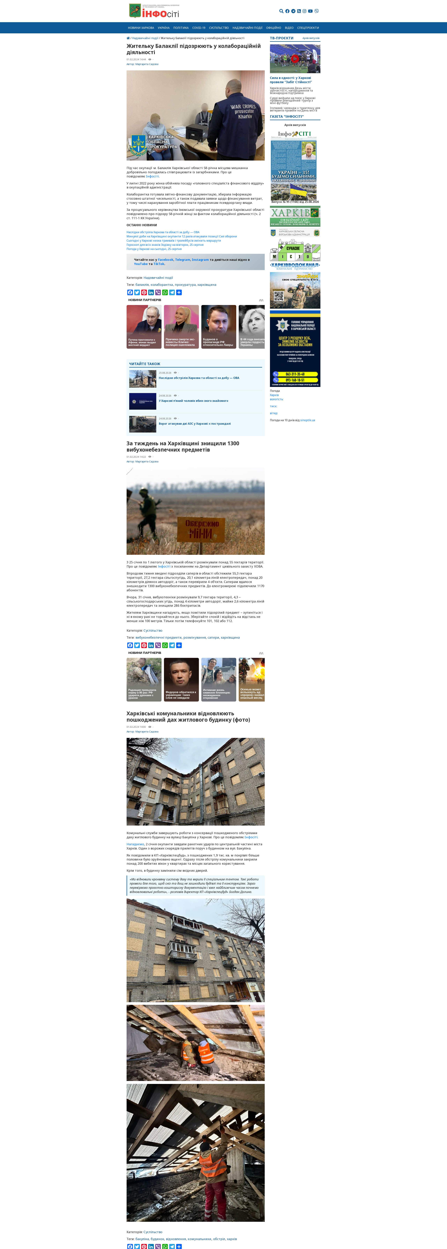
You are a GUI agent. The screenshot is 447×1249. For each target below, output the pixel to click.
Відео (289, 28)
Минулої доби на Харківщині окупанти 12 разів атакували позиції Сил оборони (182, 236)
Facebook (165, 259)
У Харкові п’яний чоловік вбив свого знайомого (193, 401)
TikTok (158, 264)
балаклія (142, 284)
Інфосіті (164, 566)
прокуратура (185, 284)
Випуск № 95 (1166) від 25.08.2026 (295, 201)
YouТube (141, 264)
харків (232, 1239)
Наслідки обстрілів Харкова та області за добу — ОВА (163, 232)
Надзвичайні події (247, 28)
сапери (213, 637)
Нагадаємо (135, 844)
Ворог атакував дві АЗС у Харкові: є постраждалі (195, 424)
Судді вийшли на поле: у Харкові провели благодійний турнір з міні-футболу (293, 100)
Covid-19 (199, 28)
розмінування (194, 637)
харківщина (206, 284)
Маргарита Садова (146, 64)
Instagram (200, 259)
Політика (181, 28)
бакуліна (142, 1239)
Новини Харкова (141, 28)
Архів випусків (311, 38)
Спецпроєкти (308, 28)
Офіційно (273, 28)
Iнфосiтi (152, 176)
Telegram (182, 259)
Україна (164, 28)
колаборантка (162, 284)
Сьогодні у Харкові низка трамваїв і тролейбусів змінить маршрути (174, 240)
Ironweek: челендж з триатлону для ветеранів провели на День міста (295, 109)
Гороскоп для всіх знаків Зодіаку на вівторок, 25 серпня (165, 245)
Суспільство (219, 28)
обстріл (219, 1239)
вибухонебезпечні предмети (158, 637)
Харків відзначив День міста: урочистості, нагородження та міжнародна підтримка (291, 90)
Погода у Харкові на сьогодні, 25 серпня (154, 249)
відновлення (176, 1239)
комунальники (199, 1239)
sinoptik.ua (307, 420)
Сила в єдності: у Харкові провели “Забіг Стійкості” (291, 80)
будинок (157, 1239)
